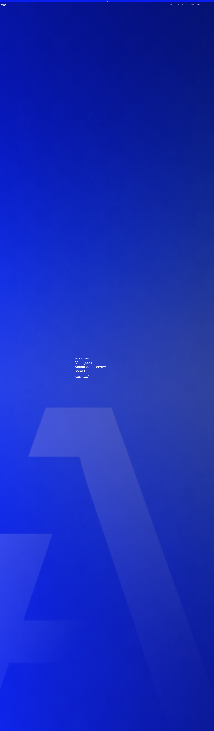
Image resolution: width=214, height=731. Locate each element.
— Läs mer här (107, 1)
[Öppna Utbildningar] (182, 4)
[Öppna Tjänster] (174, 4)
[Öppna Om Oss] (188, 4)
